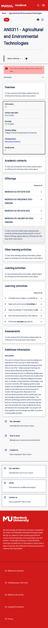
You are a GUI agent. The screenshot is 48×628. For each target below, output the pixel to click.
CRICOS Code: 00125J (16, 595)
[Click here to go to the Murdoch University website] (7, 6)
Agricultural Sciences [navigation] (12, 142)
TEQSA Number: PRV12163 (18, 583)
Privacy (10, 619)
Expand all (38, 185)
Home (4, 13)
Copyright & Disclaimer (16, 607)
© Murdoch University (16, 571)
